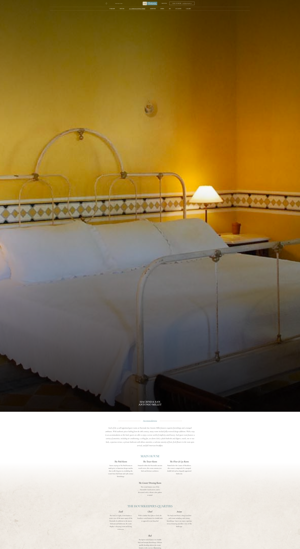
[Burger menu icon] (106, 3)
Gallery (188, 8)
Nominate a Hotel (118, 3)
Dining (162, 8)
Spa (170, 8)
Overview (112, 8)
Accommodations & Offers (137, 8)
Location (178, 8)
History (122, 8)
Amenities (153, 8)
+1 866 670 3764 (164, 3)
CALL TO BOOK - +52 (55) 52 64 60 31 (182, 3)
